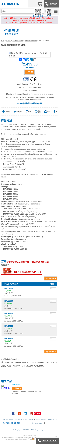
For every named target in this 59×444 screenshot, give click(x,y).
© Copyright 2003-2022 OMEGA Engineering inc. (29, 430)
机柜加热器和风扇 (31, 40)
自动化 (8, 40)
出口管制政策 (29, 419)
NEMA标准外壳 (17, 40)
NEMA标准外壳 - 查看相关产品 (29, 103)
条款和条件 (19, 419)
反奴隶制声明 (40, 419)
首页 (2, 40)
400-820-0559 (11, 34)
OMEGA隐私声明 (7, 419)
